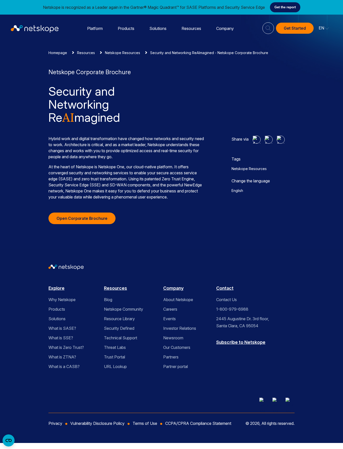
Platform (95, 28)
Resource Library (119, 318)
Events (169, 318)
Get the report (285, 7)
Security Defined (119, 328)
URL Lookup (115, 366)
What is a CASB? (64, 366)
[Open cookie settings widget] (9, 440)
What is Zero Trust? (66, 347)
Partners (171, 356)
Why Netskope (62, 299)
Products (126, 28)
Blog (108, 299)
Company (225, 28)
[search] (268, 26)
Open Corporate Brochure (81, 218)
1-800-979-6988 (232, 309)
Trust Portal (114, 356)
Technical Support (120, 337)
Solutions (157, 28)
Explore (56, 288)
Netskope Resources (122, 53)
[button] (324, 28)
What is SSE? (60, 337)
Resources (191, 28)
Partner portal (175, 366)
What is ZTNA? (62, 356)
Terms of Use (145, 423)
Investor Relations (179, 328)
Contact (225, 288)
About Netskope (178, 299)
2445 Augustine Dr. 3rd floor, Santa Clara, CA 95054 (242, 322)
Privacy (55, 423)
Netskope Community (123, 309)
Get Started (295, 28)
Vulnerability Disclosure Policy (97, 423)
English (237, 190)
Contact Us (226, 299)
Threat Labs (115, 347)
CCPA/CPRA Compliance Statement (198, 423)
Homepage (57, 53)
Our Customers (176, 347)
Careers (170, 309)
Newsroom (173, 337)
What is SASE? (62, 328)
